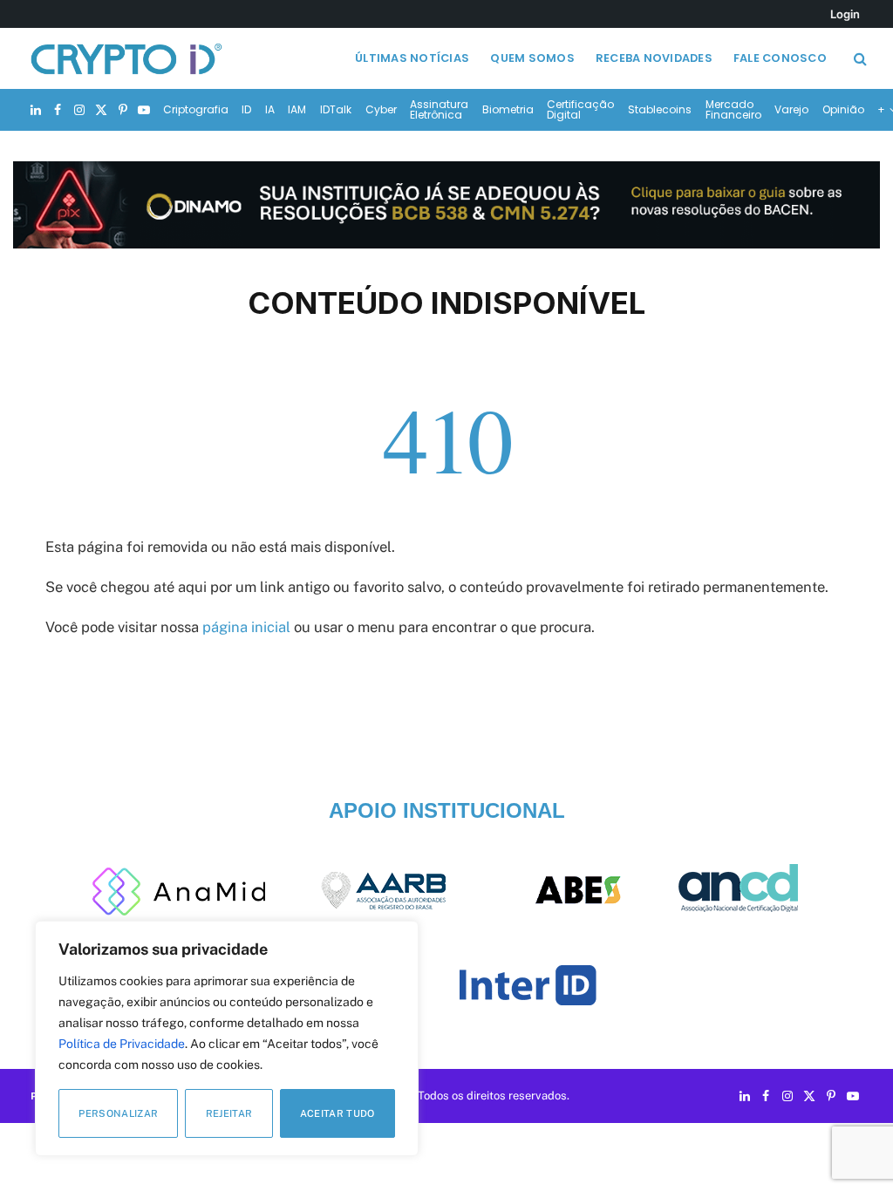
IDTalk (335, 109)
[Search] (858, 58)
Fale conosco (780, 58)
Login (845, 14)
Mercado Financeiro (733, 109)
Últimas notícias (412, 58)
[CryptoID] (126, 58)
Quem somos (532, 58)
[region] (227, 1038)
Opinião (843, 109)
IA (270, 109)
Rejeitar (229, 1113)
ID (246, 109)
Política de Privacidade (121, 1044)
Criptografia (195, 109)
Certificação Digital (580, 109)
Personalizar (118, 1113)
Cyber (381, 109)
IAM (297, 109)
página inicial (246, 627)
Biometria (508, 109)
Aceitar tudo (337, 1113)
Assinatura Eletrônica (439, 109)
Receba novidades (654, 58)
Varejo (791, 109)
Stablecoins (660, 109)
